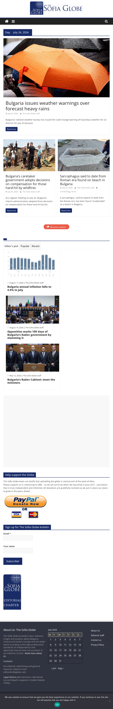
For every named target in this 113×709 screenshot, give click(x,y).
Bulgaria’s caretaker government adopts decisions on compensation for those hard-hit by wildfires (28, 182)
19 (70, 650)
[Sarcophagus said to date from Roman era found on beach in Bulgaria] (84, 141)
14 (80, 644)
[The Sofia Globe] (6, 21)
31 (60, 660)
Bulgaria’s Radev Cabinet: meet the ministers (31, 381)
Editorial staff (97, 635)
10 (60, 644)
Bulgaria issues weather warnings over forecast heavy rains (48, 106)
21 (80, 650)
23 (55, 655)
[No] (109, 701)
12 (70, 644)
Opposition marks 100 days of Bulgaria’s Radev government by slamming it (29, 335)
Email (7, 533)
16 (55, 650)
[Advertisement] (56, 431)
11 (65, 644)
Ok (57, 704)
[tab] (11, 247)
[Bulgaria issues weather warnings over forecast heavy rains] (56, 40)
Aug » (60, 668)
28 (80, 655)
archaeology (65, 191)
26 (70, 655)
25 (65, 655)
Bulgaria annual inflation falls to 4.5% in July (29, 288)
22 (50, 655)
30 (55, 660)
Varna (73, 191)
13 (75, 644)
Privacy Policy (97, 644)
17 (60, 650)
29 (50, 660)
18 (65, 650)
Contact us (96, 640)
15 (50, 650)
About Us (95, 630)
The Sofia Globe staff (31, 113)
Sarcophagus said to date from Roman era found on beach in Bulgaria (83, 180)
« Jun (53, 668)
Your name (9, 546)
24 (60, 655)
